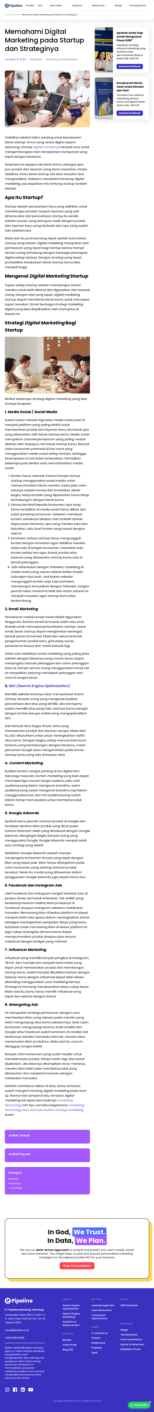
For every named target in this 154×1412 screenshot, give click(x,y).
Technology (15, 1188)
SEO (39, 685)
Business (16, 14)
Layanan (77, 5)
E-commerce (99, 1333)
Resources (98, 5)
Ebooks (67, 1340)
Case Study (70, 1344)
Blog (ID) (68, 1349)
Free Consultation (131, 1339)
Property (96, 1347)
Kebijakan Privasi (130, 1349)
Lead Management (102, 1305)
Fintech (95, 1338)
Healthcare (98, 1343)
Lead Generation (101, 1310)
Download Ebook (129, 66)
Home (7, 14)
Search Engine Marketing (71, 1315)
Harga (118, 5)
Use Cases (56, 5)
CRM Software (129, 1305)
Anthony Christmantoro (62, 59)
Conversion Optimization (99, 1317)
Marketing (14, 1183)
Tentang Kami (137, 5)
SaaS (94, 1352)
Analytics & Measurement (71, 1323)
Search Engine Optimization (71, 1307)
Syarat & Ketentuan (132, 1344)
